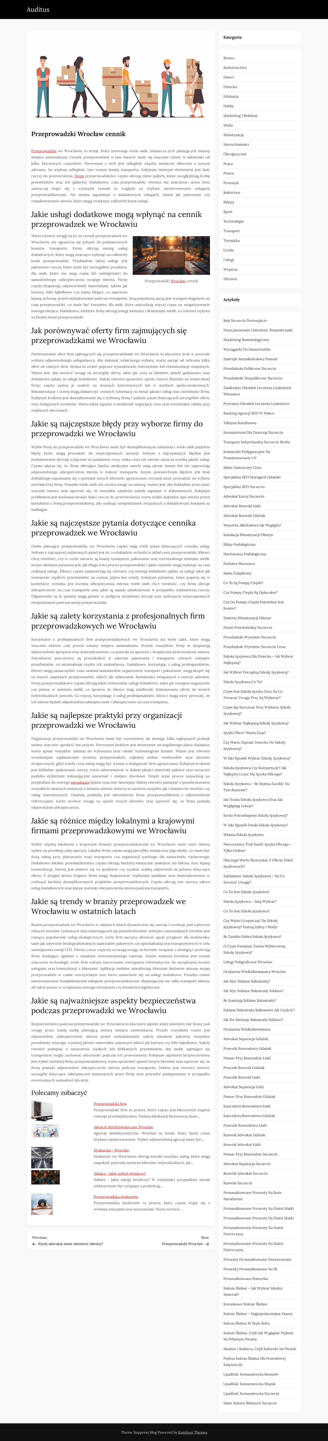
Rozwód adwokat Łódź (242, 1144)
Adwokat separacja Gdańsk (245, 1039)
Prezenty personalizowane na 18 (250, 1269)
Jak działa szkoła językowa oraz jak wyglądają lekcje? (253, 802)
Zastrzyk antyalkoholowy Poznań (250, 359)
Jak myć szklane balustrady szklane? (253, 991)
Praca (228, 163)
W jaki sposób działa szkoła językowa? (255, 825)
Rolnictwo (231, 192)
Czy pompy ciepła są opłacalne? (250, 592)
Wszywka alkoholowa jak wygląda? (252, 525)
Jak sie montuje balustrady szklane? (253, 1019)
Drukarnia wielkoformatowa (246, 1029)
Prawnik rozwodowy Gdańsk (247, 1048)
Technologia (233, 221)
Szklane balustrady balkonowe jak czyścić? (259, 1010)
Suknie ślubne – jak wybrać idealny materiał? (253, 1291)
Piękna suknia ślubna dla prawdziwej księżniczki (254, 1361)
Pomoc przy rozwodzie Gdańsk (249, 1096)
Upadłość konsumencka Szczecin (251, 1393)
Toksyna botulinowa (239, 423)
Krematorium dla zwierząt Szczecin (253, 432)
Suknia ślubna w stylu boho (246, 1323)
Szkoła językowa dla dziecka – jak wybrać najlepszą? (258, 659)
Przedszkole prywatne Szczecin (249, 637)
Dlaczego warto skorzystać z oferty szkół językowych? (258, 863)
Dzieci (228, 77)
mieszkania (80, 782)
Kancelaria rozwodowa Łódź (247, 1106)
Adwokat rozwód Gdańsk (244, 515)
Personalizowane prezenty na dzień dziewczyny (253, 1230)
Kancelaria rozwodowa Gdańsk (249, 1115)
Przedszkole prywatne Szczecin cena (254, 646)
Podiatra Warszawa (239, 563)
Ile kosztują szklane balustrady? (249, 1000)
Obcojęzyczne (235, 154)
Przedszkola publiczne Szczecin (249, 368)
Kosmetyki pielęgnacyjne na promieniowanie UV (246, 454)
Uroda (228, 250)
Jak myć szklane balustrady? (246, 981)
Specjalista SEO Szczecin (244, 486)
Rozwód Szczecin (237, 1183)
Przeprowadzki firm (110, 1103)
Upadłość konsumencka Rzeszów (251, 1374)
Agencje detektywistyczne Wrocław (123, 1127)
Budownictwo (235, 67)
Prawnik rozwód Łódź (241, 1077)
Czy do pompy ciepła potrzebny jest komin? (253, 605)
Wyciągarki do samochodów (247, 349)
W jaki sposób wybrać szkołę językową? (257, 758)
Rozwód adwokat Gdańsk (244, 1135)
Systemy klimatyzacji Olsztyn (247, 618)
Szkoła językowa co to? (243, 681)
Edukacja (231, 96)
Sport (228, 211)
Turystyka (231, 240)
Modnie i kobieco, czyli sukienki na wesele (259, 1348)
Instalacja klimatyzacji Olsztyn (248, 534)
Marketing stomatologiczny (246, 339)
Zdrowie (230, 279)
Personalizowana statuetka (245, 1278)
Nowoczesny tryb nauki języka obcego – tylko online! (257, 847)
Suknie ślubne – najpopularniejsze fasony (258, 1313)
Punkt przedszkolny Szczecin (247, 627)
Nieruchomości (236, 144)
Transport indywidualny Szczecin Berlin (256, 442)
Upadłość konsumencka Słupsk (249, 1384)
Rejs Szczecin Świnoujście (245, 320)
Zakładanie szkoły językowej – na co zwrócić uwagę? (253, 879)
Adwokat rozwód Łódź (242, 506)
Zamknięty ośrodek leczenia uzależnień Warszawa (257, 390)
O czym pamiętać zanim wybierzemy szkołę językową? (254, 949)
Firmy (79, 176)
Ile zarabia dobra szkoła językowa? (252, 936)
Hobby (228, 106)
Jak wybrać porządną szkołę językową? (256, 672)
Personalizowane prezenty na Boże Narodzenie (252, 1195)
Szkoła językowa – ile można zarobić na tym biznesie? (256, 786)
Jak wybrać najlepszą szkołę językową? (256, 723)
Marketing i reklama (240, 115)
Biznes (228, 58)
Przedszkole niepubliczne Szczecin (252, 378)
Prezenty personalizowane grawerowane (257, 1259)
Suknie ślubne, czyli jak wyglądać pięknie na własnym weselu (258, 1336)
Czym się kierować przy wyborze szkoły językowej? (257, 710)
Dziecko (230, 86)
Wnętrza (230, 269)
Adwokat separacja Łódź (243, 1087)
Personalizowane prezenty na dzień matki (258, 1208)
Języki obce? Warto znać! (244, 732)
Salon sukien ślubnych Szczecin (250, 1403)
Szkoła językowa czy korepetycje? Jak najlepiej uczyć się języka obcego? (254, 771)
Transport (231, 231)
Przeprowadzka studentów (116, 1196)
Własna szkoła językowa (243, 834)
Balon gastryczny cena (242, 467)
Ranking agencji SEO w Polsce (248, 413)
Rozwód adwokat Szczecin (245, 1173)
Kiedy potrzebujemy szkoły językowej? (255, 815)
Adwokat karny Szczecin (243, 496)
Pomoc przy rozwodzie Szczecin (250, 1154)
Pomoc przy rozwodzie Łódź (247, 1058)
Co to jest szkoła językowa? (246, 892)
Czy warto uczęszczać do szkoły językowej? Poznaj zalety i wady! (250, 923)
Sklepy (228, 202)
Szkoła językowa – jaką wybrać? (250, 901)
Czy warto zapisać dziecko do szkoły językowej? (254, 745)
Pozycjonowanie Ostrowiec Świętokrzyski (258, 330)
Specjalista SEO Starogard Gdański (252, 477)
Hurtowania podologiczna (244, 554)
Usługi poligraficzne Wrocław (248, 962)
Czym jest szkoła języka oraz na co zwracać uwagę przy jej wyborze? (252, 694)
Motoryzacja (233, 135)
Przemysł (231, 183)
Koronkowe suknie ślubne (245, 1304)
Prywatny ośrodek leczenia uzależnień (256, 403)
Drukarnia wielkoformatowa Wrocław (254, 971)
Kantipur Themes (192, 1432)
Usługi (228, 259)
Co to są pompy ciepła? (243, 583)
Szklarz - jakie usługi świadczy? (120, 1173)
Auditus (38, 9)
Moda (228, 125)
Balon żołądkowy (237, 573)
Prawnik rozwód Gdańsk (244, 1067)
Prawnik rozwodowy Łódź (245, 1125)
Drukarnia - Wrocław (111, 1150)
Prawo (228, 173)
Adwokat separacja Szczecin (247, 1163)
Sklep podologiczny (239, 544)
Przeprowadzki (43, 151)
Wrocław (178, 281)
